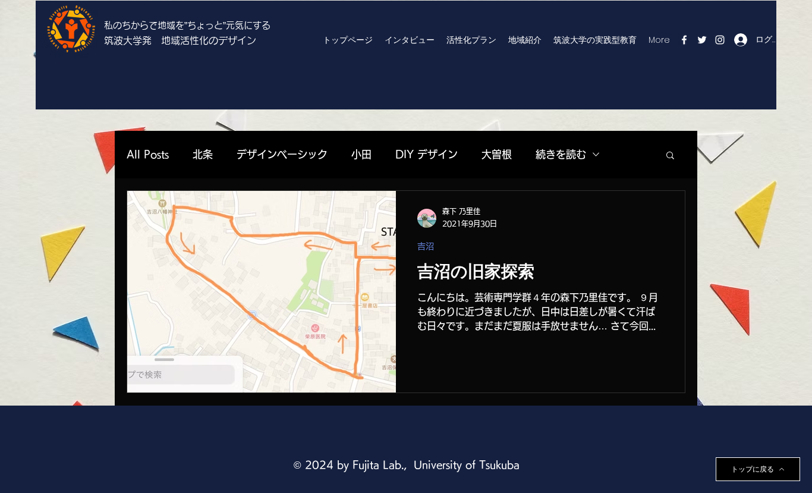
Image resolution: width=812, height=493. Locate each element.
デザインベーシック (282, 154)
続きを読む (561, 154)
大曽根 (496, 154)
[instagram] (720, 40)
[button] (670, 156)
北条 (203, 154)
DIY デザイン (426, 154)
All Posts (148, 154)
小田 (361, 154)
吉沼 (425, 246)
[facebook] (684, 40)
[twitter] (702, 40)
